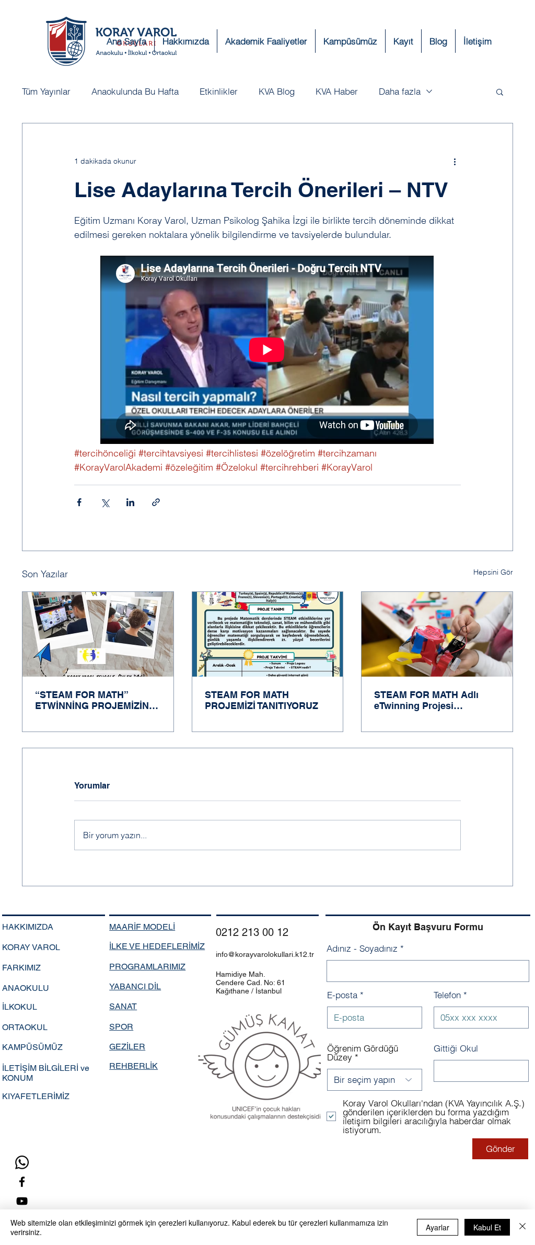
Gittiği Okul (456, 1048)
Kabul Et (487, 1227)
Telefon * (450, 994)
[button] (403, 41)
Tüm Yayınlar (46, 91)
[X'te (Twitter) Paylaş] (105, 502)
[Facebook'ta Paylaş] (79, 502)
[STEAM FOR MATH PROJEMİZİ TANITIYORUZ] (267, 634)
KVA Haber (337, 91)
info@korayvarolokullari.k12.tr (265, 954)
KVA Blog (277, 91)
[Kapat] (522, 1227)
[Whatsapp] (22, 1162)
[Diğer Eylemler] (454, 161)
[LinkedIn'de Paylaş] (130, 502)
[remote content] (267, 351)
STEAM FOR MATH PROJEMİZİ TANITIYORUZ (261, 700)
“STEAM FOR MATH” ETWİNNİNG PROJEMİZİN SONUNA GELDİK (92, 700)
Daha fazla (400, 91)
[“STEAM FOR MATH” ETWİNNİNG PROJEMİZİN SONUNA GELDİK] (97, 634)
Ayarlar (437, 1227)
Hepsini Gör (493, 572)
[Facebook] (22, 1182)
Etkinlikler (219, 91)
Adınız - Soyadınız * (365, 948)
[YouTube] (22, 1201)
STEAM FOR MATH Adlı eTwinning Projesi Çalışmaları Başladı (426, 700)
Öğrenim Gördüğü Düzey (362, 1052)
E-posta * (345, 994)
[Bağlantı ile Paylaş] (156, 502)
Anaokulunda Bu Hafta (135, 91)
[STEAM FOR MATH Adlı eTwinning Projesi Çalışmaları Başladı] (437, 634)
